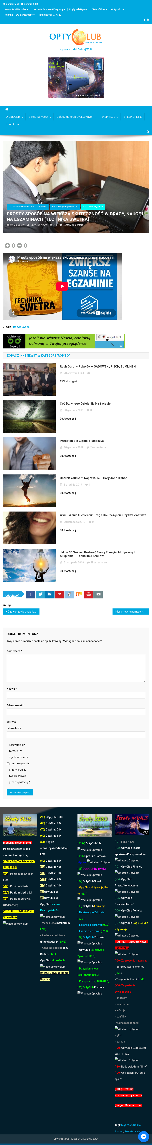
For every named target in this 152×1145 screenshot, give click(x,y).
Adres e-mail (15, 705)
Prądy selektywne (78, 9)
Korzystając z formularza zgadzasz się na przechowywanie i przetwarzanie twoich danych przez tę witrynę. (19, 763)
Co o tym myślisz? (93, 206)
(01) (80, 987)
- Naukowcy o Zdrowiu (91, 912)
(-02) (118, 847)
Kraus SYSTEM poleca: (16, 9)
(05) (79, 868)
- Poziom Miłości (16, 886)
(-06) (118, 910)
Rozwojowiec (21, 326)
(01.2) (95, 974)
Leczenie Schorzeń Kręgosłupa (49, 9)
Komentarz (14, 651)
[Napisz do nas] (98, 595)
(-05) (118, 897)
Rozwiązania (132, 1131)
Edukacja (94, 906)
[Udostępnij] (30, 595)
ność (85, 956)
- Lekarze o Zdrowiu (89, 924)
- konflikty (120, 1016)
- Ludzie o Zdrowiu (89, 931)
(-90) (118, 1072)
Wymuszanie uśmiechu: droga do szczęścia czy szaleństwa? (103, 515)
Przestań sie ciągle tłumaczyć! (82, 441)
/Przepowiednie (136, 854)
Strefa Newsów (38, 116)
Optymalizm (117, 9)
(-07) (118, 922)
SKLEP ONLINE (133, 116)
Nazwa (12, 688)
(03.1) (83, 893)
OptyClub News (39, 225)
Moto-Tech (52, 960)
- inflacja (120, 1010)
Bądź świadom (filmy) (134, 1066)
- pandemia (122, 1004)
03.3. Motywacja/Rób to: (64, 206)
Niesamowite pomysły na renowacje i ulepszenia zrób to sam (132, 611)
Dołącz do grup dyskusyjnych (75, 116)
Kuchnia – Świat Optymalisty (19, 15)
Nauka (137, 1125)
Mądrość (126, 1125)
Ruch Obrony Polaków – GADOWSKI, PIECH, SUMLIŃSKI (98, 366)
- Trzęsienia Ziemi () (130, 979)
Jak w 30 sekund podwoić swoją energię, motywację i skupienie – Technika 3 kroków (97, 554)
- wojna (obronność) (127, 1022)
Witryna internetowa (14, 725)
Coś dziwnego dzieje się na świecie (85, 403)
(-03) (118, 866)
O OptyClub (13, 116)
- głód (118, 1035)
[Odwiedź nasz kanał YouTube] (88, 595)
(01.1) (105, 981)
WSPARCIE (108, 116)
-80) (118, 1066)
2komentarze (98, 447)
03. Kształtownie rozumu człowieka (27, 206)
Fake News (127, 841)
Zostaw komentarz (73, 225)
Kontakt (10, 124)
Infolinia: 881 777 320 (50, 15)
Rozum (119, 1131)
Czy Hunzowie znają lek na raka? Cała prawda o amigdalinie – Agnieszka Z (23, 611)
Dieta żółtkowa (99, 9)
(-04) (118, 879)
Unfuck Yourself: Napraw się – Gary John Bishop (93, 478)
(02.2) (105, 924)
